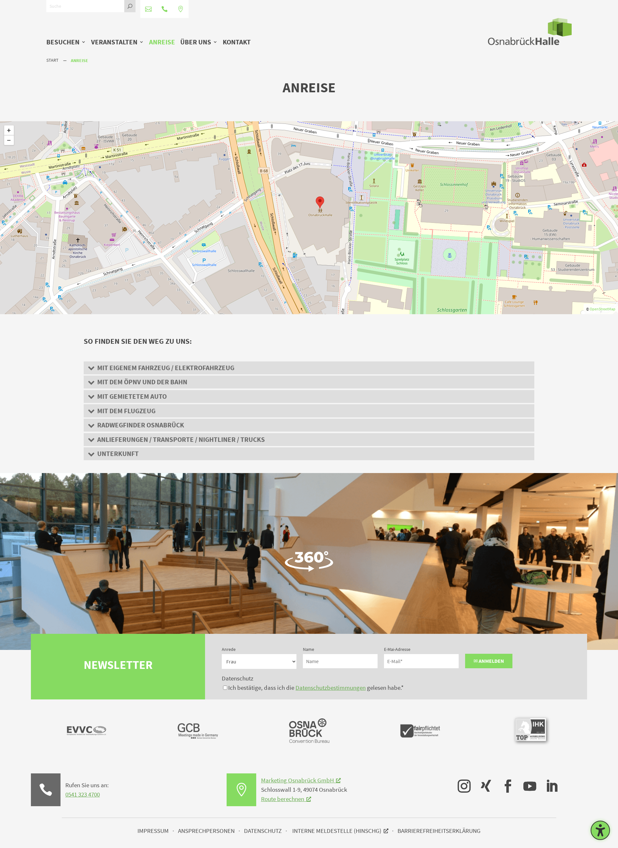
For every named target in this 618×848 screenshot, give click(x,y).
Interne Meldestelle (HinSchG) (336, 830)
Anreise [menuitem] (162, 42)
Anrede (229, 649)
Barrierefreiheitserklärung (439, 830)
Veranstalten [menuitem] (114, 42)
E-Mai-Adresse (397, 649)
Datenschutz (237, 678)
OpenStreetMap (602, 308)
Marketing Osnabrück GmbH (297, 780)
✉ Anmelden (488, 661)
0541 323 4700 (82, 794)
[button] (309, 367)
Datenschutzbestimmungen (330, 687)
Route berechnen (282, 799)
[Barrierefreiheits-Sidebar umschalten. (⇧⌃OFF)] (600, 830)
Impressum (153, 830)
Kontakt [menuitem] (237, 42)
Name (308, 649)
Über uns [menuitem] (195, 42)
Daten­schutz (263, 830)
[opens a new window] (461, 781)
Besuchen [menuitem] (63, 42)
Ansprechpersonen (206, 830)
